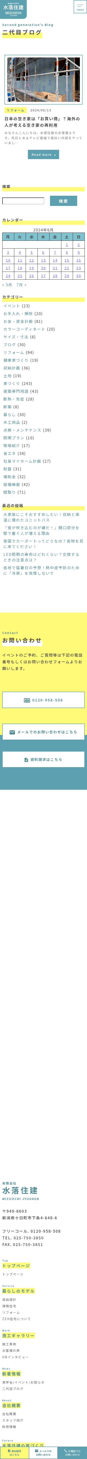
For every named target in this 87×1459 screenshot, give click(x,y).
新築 (7, 406)
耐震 (7, 469)
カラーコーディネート (24, 329)
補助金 (9, 476)
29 (66, 275)
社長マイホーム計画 (22, 461)
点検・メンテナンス (22, 430)
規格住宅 (9, 1306)
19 (31, 267)
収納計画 (11, 368)
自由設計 (9, 1299)
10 (8, 260)
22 (66, 267)
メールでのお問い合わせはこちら (47, 731)
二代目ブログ (13, 1388)
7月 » (22, 284)
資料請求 (15, 1452)
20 (43, 267)
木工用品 (11, 422)
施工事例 (9, 1344)
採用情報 (9, 1426)
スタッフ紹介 (13, 1420)
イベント (11, 305)
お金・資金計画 (18, 321)
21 (55, 267)
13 (43, 260)
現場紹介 (11, 445)
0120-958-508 (47, 700)
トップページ (13, 1274)
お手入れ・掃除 (18, 313)
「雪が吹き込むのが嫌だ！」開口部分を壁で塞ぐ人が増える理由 (41, 530)
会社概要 (9, 1414)
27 (43, 275)
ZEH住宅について (16, 1319)
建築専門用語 (16, 391)
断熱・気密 (14, 399)
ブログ (9, 344)
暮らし (9, 414)
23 (78, 267)
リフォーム (13, 352)
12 (31, 260)
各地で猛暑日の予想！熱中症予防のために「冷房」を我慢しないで (41, 570)
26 (31, 275)
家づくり (11, 383)
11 (20, 260)
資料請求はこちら (46, 759)
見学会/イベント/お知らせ (23, 1382)
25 (20, 275)
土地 (7, 375)
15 (66, 260)
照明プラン (14, 437)
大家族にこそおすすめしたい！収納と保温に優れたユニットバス (41, 517)
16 (78, 260)
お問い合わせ (44, 1452)
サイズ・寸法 (16, 337)
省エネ (9, 453)
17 (8, 267)
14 (55, 260)
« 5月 (7, 284)
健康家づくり (16, 360)
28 (55, 275)
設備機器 (11, 484)
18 (20, 267)
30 (78, 275)
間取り (9, 492)
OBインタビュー (15, 1357)
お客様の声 (11, 1350)
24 (8, 275)
